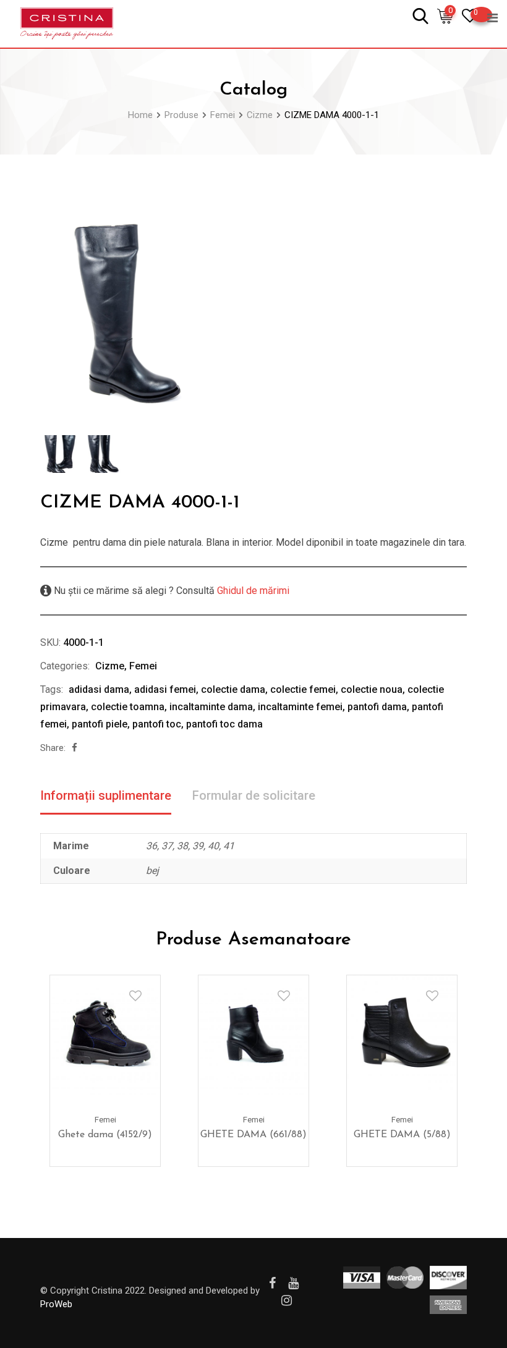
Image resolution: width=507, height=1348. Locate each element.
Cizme (109, 666)
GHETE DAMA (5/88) (402, 1135)
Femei (143, 666)
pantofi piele (99, 724)
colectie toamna (127, 707)
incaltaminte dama (211, 707)
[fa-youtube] (293, 1283)
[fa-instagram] (286, 1300)
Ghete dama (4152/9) (105, 1135)
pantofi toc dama (224, 724)
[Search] (420, 15)
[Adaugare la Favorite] (135, 995)
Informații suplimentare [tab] (105, 795)
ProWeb (56, 1304)
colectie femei (303, 689)
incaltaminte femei (300, 707)
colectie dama (233, 689)
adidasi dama (99, 689)
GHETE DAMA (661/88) (253, 1135)
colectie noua (372, 689)
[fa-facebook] (74, 747)
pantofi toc (156, 724)
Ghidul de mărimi (252, 590)
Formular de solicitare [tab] (253, 795)
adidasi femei (165, 689)
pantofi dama (377, 707)
